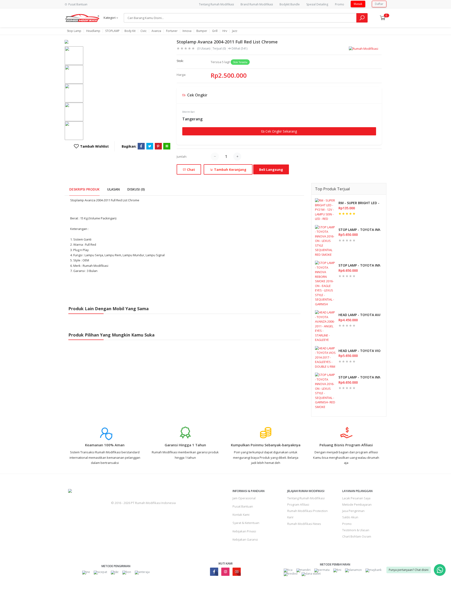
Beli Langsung (271, 169)
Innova (187, 31)
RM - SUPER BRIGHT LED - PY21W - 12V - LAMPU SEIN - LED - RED (359, 203)
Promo (339, 4)
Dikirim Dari (188, 111)
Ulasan (113, 189)
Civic (143, 31)
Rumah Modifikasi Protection (307, 511)
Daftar (379, 4)
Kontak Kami (241, 514)
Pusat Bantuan (243, 506)
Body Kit (130, 31)
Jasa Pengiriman (353, 511)
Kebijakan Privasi (244, 531)
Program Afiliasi (298, 504)
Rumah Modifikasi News (304, 524)
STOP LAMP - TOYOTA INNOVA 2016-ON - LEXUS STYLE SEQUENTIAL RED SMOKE (359, 229)
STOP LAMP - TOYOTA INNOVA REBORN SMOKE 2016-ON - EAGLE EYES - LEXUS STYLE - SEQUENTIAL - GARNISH (359, 265)
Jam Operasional (244, 498)
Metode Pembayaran (357, 504)
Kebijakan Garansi (245, 539)
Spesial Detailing (317, 4)
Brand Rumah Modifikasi (257, 4)
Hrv (224, 31)
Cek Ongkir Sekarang (280, 131)
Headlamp (93, 31)
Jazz (234, 31)
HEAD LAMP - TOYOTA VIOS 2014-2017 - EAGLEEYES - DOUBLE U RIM (359, 350)
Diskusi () (136, 189)
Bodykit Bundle (290, 4)
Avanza (156, 31)
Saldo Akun (350, 517)
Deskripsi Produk (84, 189)
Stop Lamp (74, 31)
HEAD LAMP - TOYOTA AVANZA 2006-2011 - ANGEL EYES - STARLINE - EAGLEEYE (359, 315)
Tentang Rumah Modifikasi (216, 4)
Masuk (358, 4)
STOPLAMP (112, 31)
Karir (290, 517)
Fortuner (172, 31)
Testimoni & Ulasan (355, 530)
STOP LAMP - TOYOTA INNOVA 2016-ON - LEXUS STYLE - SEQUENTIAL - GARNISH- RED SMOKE (359, 377)
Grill (215, 31)
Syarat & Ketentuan (246, 523)
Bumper (201, 31)
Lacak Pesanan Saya (356, 498)
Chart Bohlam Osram (356, 536)
